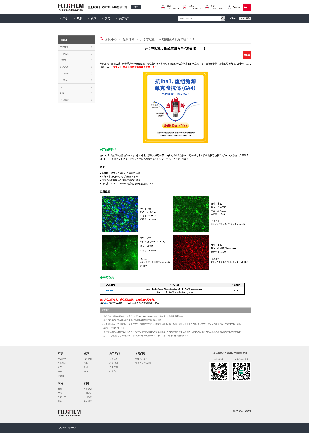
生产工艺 (62, 397)
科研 (60, 389)
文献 (86, 367)
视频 (86, 363)
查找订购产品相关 (143, 363)
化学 (62, 86)
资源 (93, 18)
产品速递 (64, 47)
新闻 (107, 18)
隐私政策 (72, 427)
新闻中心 (111, 39)
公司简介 (113, 359)
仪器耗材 (64, 100)
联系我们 (113, 363)
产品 (65, 18)
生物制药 (64, 80)
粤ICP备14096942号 (242, 411)
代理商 (112, 371)
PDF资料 (88, 359)
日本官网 (113, 367)
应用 (79, 18)
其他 (60, 401)
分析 (62, 93)
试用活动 (64, 60)
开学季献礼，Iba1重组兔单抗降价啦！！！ (167, 39)
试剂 (136, 7)
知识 (86, 371)
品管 (60, 393)
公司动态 (64, 53)
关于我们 (124, 18)
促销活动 (64, 67)
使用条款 (62, 427)
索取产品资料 (141, 359)
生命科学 (64, 73)
